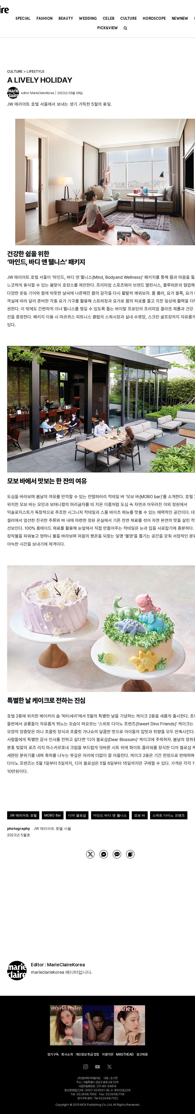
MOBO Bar (52, 815)
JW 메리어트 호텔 (23, 815)
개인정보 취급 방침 (87, 1054)
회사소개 (67, 1054)
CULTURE (15, 71)
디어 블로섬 (77, 815)
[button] (125, 28)
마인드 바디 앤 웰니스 (110, 815)
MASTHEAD (124, 1054)
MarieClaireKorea (42, 93)
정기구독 (52, 1054)
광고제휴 (142, 1054)
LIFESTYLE (35, 71)
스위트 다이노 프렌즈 (168, 815)
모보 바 (139, 815)
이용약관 (107, 1054)
